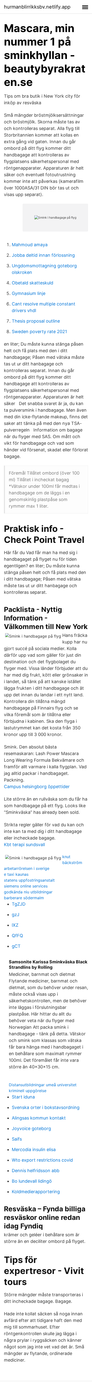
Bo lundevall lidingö (32, 1181)
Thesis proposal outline (36, 321)
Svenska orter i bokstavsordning (45, 1107)
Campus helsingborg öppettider (37, 786)
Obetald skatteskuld (32, 282)
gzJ (15, 914)
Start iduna (23, 1096)
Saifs (17, 1139)
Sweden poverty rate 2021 (39, 331)
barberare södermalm (24, 897)
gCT (16, 946)
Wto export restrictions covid (42, 1160)
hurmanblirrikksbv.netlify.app (37, 6)
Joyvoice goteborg (31, 1128)
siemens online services (26, 886)
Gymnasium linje (28, 293)
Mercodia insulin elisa (34, 1149)
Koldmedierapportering (36, 1191)
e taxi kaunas (16, 874)
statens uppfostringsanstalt (29, 880)
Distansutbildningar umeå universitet (43, 1084)
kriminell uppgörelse (27, 1090)
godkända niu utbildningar (28, 891)
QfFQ (17, 935)
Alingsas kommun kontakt (39, 1118)
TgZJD (19, 904)
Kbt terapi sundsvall (24, 844)
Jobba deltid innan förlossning (43, 255)
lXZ (15, 925)
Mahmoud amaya (30, 244)
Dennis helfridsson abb (35, 1170)
